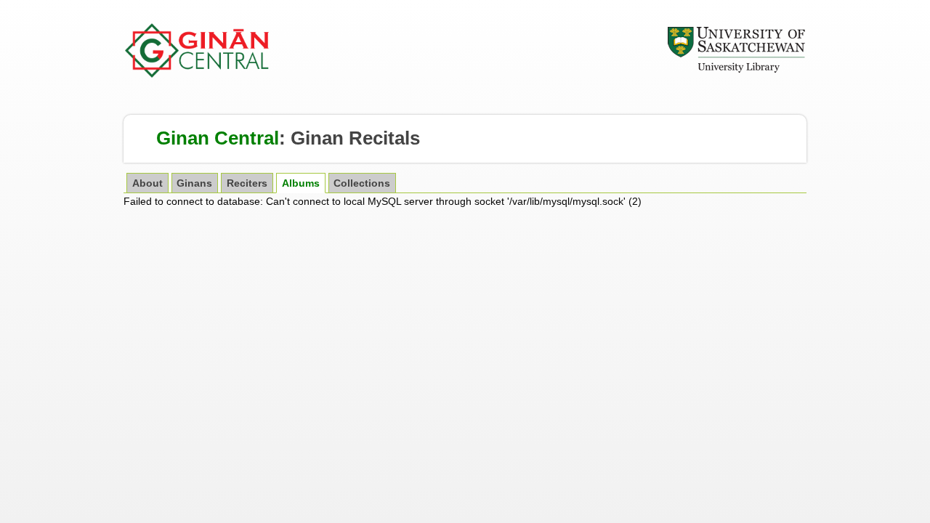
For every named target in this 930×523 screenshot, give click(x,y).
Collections (361, 183)
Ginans (194, 183)
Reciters (247, 183)
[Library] (736, 70)
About (147, 183)
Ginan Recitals (355, 138)
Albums (301, 183)
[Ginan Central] (197, 74)
